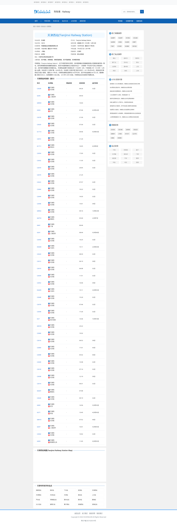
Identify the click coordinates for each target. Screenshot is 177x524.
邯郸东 (52, 219)
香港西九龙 (53, 442)
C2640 (39, 362)
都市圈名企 (64, 2)
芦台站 (38, 499)
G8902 (39, 211)
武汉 (51, 111)
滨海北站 (94, 504)
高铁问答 (83, 21)
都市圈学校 (57, 2)
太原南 (114, 66)
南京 (125, 71)
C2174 (134, 134)
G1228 (135, 38)
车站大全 (43, 26)
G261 (38, 232)
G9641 (113, 134)
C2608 (39, 355)
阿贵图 (126, 150)
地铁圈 (120, 21)
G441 (38, 225)
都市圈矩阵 (85, 2)
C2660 (39, 348)
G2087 (113, 38)
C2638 (39, 376)
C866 (112, 138)
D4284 (39, 247)
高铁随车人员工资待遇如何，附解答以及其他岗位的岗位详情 (125, 84)
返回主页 (77, 513)
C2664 (39, 189)
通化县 (126, 154)
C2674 (39, 175)
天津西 (52, 87)
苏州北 (126, 62)
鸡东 (125, 162)
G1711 (39, 146)
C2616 (39, 340)
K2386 (127, 46)
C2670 (39, 168)
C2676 (39, 304)
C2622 (39, 182)
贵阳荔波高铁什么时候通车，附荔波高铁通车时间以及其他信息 (125, 113)
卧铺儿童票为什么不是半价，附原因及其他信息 (121, 102)
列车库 (38, 26)
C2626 (39, 398)
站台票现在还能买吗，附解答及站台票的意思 (121, 87)
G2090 (113, 42)
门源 (137, 154)
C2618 (39, 369)
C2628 (39, 88)
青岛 (51, 413)
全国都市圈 (129, 21)
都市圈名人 (71, 2)
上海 (137, 71)
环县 (114, 162)
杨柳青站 (38, 490)
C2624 (39, 254)
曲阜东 (126, 58)
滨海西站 (80, 504)
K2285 (127, 42)
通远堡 (114, 158)
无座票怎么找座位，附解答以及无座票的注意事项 (122, 109)
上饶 (137, 66)
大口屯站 (38, 504)
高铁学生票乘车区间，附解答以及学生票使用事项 (122, 98)
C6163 (113, 129)
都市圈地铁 (36, 2)
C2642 (39, 434)
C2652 (39, 283)
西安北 (52, 147)
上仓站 (94, 495)
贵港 (114, 71)
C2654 (39, 153)
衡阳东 (137, 58)
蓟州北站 (66, 499)
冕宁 (137, 150)
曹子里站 (66, 504)
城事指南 (139, 21)
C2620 (39, 124)
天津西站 (49, 26)
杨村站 (52, 490)
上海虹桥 (53, 97)
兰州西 (52, 133)
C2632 (39, 160)
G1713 (39, 132)
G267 (38, 427)
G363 (38, 110)
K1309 (119, 46)
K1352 (128, 38)
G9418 (39, 326)
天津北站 (52, 495)
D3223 (135, 129)
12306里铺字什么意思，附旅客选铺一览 (120, 95)
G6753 (39, 218)
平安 (125, 158)
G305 (38, 441)
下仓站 (66, 490)
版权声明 (92, 513)
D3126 (134, 46)
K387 (134, 42)
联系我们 (100, 513)
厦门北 (114, 62)
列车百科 (47, 21)
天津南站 (38, 495)
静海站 (94, 499)
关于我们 (85, 513)
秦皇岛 (52, 392)
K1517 (127, 134)
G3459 (128, 129)
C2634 (39, 276)
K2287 (120, 38)
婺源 (137, 158)
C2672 (39, 139)
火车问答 (74, 21)
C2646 (39, 204)
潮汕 (114, 58)
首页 (36, 21)
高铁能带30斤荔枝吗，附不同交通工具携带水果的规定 (123, 106)
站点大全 (65, 21)
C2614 (39, 383)
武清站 (80, 490)
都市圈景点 (43, 2)
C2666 (39, 333)
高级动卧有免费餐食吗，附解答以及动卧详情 (121, 91)
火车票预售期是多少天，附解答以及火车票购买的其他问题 (124, 117)
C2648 (39, 297)
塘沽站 (80, 495)
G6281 (39, 391)
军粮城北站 (53, 499)
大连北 (52, 248)
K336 (120, 42)
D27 (38, 319)
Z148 (120, 134)
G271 (38, 412)
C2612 (39, 261)
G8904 (39, 103)
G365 (38, 405)
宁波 (51, 226)
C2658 (39, 312)
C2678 (39, 117)
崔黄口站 (52, 504)
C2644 (39, 196)
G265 (38, 96)
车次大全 (56, 21)
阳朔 (137, 162)
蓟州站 (80, 499)
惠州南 (126, 66)
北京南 (52, 89)
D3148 (120, 129)
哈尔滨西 (53, 320)
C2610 (39, 268)
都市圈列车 (78, 2)
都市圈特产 (50, 2)
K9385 (120, 138)
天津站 (66, 495)
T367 (112, 46)
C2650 (39, 240)
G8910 (39, 419)
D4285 (39, 290)
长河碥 (114, 154)
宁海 (114, 150)
